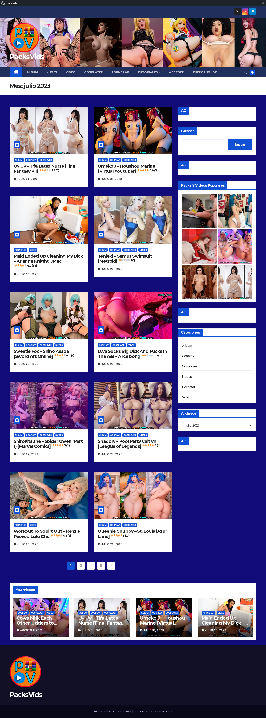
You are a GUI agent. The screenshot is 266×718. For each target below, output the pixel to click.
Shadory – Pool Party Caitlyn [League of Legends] (129, 444)
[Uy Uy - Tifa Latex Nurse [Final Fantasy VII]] (235, 282)
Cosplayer (93, 72)
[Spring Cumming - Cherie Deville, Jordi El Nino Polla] (199, 211)
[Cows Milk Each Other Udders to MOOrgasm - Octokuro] (235, 246)
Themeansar (164, 711)
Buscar (187, 131)
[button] (245, 72)
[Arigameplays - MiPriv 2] (199, 246)
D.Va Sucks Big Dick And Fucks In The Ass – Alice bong (132, 354)
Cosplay (31, 160)
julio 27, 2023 (27, 454)
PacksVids (27, 56)
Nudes (51, 72)
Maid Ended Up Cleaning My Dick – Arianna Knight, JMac (48, 260)
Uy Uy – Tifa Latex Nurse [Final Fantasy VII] (45, 169)
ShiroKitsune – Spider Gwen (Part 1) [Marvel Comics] (48, 444)
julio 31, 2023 (27, 178)
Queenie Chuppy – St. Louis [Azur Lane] (132, 534)
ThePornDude (205, 72)
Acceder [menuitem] (13, 3)
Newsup (147, 711)
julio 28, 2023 (111, 364)
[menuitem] (3, 3)
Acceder (176, 72)
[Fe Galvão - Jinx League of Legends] (235, 211)
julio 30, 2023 (27, 274)
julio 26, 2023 (27, 544)
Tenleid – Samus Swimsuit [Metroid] (125, 258)
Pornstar (120, 72)
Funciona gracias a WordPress (113, 711)
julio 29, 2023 (111, 268)
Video (71, 72)
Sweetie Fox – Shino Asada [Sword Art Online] (44, 354)
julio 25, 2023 (111, 544)
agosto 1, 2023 (31, 630)
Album (32, 72)
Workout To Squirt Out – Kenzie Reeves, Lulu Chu (47, 534)
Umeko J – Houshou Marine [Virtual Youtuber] (127, 169)
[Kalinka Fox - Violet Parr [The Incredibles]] (199, 282)
